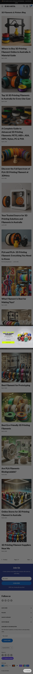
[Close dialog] (32, 327)
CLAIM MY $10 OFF (8, 342)
